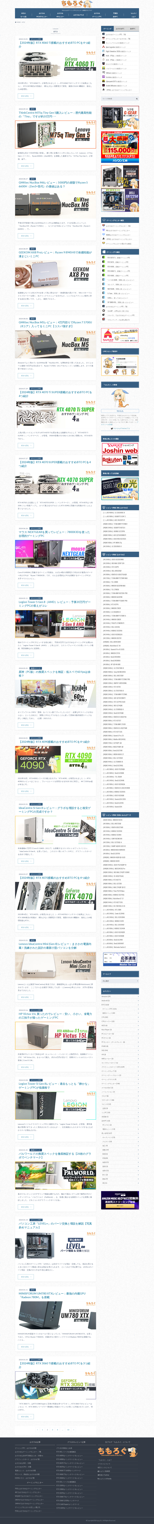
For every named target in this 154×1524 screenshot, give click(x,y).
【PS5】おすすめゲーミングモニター (119, 90)
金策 (105, 1171)
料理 (105, 1154)
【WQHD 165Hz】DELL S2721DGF (112, 758)
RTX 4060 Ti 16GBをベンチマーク (68, 1470)
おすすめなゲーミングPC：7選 (116, 306)
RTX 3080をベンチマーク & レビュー (69, 1489)
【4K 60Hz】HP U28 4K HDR (111, 664)
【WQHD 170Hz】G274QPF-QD (112, 743)
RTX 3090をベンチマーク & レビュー (69, 1485)
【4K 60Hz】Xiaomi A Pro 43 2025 (113, 649)
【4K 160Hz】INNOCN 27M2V (111, 608)
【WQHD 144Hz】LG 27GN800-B (112, 761)
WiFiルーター (107, 1059)
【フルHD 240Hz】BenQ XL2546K (113, 780)
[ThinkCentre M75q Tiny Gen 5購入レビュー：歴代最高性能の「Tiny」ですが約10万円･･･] (55, 147)
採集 (105, 1150)
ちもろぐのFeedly (105, 1479)
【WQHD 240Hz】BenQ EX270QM (112, 713)
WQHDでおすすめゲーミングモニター (29, 1496)
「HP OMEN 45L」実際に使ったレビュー (119, 302)
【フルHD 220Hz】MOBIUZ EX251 (113, 921)
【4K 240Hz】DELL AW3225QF (112, 571)
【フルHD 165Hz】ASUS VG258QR (113, 936)
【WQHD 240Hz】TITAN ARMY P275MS (114, 694)
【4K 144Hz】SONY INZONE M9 (112, 838)
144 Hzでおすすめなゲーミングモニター (29, 1503)
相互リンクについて (105, 1467)
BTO (105, 1005)
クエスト (107, 1141)
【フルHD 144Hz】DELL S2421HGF (113, 925)
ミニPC (106, 1112)
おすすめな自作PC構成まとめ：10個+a (29, 1456)
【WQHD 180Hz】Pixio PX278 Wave (113, 891)
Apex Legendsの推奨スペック (116, 47)
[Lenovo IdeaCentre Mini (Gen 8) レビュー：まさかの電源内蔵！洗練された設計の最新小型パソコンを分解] (55, 978)
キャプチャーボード (110, 1063)
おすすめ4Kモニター (60, 14)
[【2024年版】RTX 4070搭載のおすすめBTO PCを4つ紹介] (55, 908)
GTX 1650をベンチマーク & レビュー (69, 1508)
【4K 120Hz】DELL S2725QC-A (112, 842)
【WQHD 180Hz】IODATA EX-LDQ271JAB (114, 728)
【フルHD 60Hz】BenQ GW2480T (113, 943)
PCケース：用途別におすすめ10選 (27, 1474)
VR (104, 1054)
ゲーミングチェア (109, 1071)
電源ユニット (108, 1129)
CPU (105, 1017)
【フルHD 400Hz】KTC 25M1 (111, 909)
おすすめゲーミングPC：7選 (116, 34)
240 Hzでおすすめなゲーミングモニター (29, 1500)
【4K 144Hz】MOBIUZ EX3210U (112, 630)
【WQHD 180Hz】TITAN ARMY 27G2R (113, 724)
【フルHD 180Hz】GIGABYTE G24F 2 (114, 516)
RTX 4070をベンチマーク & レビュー (69, 1467)
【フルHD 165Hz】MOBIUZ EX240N (113, 928)
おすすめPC (120, 29)
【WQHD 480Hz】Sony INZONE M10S (114, 672)
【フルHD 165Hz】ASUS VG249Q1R (113, 932)
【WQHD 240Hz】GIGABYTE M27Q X (113, 527)
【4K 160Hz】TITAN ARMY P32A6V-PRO (114, 600)
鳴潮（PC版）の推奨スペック (116, 55)
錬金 (105, 1179)
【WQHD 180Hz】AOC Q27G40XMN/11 (114, 535)
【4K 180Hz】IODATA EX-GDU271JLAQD (114, 574)
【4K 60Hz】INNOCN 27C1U (111, 653)
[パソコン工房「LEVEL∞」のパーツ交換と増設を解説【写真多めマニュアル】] (55, 1258)
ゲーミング (107, 29)
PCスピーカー (108, 1034)
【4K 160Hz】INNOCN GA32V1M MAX (113, 585)
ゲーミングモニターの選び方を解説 (118, 243)
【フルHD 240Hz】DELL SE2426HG (113, 917)
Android (106, 1001)
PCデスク (106, 1038)
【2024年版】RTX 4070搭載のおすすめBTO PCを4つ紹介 (54, 877)
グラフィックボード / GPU (113, 1067)
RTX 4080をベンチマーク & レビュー (69, 1459)
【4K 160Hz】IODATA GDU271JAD (112, 827)
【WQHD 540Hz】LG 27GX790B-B (113, 668)
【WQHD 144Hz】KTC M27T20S (112, 902)
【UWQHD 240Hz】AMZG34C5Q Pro (113, 868)
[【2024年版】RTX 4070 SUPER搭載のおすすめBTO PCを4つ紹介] (55, 497)
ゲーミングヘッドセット (111, 1075)
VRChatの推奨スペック (114, 73)
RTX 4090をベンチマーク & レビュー (69, 1456)
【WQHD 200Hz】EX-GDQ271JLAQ (112, 876)
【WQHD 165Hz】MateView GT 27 (113, 898)
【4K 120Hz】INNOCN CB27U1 (111, 638)
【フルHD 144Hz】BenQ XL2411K (112, 803)
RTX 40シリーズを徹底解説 (66, 1452)
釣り (105, 1175)
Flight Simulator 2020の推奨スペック (118, 51)
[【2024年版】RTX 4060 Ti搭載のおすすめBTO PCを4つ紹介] (55, 77)
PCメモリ (107, 1125)
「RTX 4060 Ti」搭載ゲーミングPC (118, 271)
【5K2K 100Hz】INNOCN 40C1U (112, 820)
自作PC (132, 29)
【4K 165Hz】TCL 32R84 (110, 582)
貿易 (105, 1166)
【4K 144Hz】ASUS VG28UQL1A (112, 634)
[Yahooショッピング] (120, 448)
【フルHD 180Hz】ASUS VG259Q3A (113, 784)
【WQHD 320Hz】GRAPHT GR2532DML (114, 683)
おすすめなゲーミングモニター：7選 (28, 1452)
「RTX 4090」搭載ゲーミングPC (117, 266)
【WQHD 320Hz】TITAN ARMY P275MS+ (115, 524)
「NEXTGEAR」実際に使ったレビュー (118, 289)
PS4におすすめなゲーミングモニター (28, 1511)
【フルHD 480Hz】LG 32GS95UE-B (113, 512)
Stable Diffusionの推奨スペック (116, 85)
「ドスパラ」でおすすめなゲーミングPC (120, 315)
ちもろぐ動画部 (104, 1471)
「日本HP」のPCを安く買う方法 (117, 311)
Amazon (106, 996)
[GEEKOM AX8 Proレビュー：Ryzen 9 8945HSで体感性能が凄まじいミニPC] (55, 287)
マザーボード (108, 1100)
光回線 (105, 1117)
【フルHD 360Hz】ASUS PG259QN (113, 769)
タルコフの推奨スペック (114, 64)
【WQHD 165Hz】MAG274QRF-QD (112, 747)
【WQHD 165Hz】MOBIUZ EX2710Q (113, 895)
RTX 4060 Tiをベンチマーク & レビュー (70, 1474)
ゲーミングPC (109, 1009)
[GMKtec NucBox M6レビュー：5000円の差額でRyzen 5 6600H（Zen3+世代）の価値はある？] (55, 217)
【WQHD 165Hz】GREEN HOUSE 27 (113, 754)
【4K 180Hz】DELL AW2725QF (111, 823)
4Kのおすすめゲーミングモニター (118, 230)
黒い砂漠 (107, 1133)
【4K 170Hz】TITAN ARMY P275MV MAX (115, 578)
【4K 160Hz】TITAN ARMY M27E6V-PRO (114, 593)
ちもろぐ (100, 1520)
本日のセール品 (23, 14)
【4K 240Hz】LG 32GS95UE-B (112, 546)
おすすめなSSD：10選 (23, 1463)
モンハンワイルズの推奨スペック (118, 43)
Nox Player (107, 1030)
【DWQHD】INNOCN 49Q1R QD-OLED (113, 857)
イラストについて (104, 1464)
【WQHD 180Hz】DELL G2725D (112, 883)
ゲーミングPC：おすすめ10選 (25, 1448)
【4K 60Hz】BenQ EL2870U (111, 853)
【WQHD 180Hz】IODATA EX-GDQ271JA (114, 717)
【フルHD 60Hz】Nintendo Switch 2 (114, 947)
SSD (105, 1050)
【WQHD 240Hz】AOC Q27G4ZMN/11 (113, 698)
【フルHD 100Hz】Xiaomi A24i (112, 806)
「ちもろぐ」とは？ (105, 1460)
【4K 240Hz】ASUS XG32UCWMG (113, 559)
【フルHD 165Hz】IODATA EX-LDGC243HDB (116, 788)
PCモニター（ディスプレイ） (113, 1042)
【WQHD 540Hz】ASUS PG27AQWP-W (114, 865)
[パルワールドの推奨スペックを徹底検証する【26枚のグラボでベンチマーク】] (55, 1188)
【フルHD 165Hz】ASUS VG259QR (113, 795)
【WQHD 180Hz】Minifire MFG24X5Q (113, 739)
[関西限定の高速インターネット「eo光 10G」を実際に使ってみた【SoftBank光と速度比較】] (120, 489)
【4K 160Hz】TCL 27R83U (110, 589)
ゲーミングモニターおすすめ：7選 (118, 38)
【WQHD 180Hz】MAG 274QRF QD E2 (113, 887)
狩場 (105, 1158)
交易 (105, 1108)
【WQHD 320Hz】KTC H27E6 (111, 687)
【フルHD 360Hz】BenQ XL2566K (113, 773)
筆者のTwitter (104, 1475)
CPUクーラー (108, 1021)
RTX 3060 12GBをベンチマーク (67, 1500)
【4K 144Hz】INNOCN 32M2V (111, 619)
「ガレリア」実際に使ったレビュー (118, 284)
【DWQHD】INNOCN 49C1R (110, 861)
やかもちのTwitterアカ (121, 428)
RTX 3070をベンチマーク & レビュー (69, 1493)
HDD (104, 1025)
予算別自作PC (115, 14)
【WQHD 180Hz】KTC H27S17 (111, 720)
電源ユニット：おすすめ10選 (25, 1470)
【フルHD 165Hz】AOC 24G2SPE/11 (113, 520)
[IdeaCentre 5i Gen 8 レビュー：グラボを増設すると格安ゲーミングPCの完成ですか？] (55, 842)
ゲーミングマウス (109, 1079)
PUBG (105, 1046)
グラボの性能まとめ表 (64, 1448)
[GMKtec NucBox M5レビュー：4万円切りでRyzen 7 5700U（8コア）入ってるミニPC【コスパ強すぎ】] (55, 357)
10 (68, 1430)
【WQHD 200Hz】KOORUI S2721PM (113, 531)
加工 (105, 1146)
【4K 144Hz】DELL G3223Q (111, 627)
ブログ (105, 1096)
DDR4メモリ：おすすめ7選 (24, 1478)
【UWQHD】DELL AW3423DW (111, 642)
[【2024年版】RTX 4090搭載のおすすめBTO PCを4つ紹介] (55, 772)
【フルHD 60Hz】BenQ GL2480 (112, 940)
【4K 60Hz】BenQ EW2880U (111, 660)
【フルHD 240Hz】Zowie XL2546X (113, 913)
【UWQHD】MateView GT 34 (111, 645)
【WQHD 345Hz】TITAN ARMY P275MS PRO (116, 679)
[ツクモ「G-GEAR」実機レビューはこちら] (120, 128)
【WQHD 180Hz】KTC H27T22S (112, 732)
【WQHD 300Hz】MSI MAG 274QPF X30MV (115, 872)
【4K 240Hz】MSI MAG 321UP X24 (113, 563)
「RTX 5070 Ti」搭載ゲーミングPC (118, 257)
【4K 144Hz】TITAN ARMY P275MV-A (114, 616)
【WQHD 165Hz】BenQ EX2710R (112, 750)
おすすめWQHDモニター (41, 14)
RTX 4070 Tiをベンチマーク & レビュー (70, 1463)
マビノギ (106, 1104)
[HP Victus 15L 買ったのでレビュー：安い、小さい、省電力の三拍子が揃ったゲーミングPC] (55, 1048)
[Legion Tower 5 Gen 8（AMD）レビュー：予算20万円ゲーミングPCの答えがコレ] (55, 636)
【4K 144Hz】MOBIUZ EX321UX (112, 831)
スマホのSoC (107, 1088)
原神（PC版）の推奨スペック (116, 60)
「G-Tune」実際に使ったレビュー (118, 293)
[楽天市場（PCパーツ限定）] (120, 460)
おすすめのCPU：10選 (23, 1467)
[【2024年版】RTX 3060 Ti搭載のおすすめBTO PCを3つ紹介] (55, 1398)
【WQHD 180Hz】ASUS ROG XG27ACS (114, 539)
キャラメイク (108, 1137)
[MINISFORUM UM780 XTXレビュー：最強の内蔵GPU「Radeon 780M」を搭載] (55, 1328)
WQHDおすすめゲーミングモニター (118, 235)
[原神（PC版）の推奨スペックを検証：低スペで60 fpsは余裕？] (55, 706)
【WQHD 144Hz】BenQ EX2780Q (112, 765)
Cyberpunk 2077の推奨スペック (116, 81)
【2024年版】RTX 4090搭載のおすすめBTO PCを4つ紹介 (54, 741)
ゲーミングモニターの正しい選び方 (27, 1507)
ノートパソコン (108, 1092)
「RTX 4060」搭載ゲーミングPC (117, 275)
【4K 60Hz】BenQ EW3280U (111, 657)
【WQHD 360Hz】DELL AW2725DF (113, 675)
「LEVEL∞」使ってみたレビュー (117, 298)
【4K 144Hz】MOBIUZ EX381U (111, 835)
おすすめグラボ (79, 15)
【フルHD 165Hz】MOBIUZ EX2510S (113, 792)
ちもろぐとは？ (134, 14)
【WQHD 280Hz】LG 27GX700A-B (113, 690)
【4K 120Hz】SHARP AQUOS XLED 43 (114, 846)
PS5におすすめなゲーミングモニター (28, 1488)
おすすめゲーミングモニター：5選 (118, 226)
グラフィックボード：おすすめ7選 (27, 1459)
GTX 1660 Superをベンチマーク (67, 1504)
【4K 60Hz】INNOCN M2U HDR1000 (113, 850)
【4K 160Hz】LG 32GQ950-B (111, 612)
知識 (105, 1162)
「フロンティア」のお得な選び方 (118, 320)
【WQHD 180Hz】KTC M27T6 (111, 880)
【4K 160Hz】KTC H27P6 (110, 604)
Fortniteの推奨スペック (114, 77)
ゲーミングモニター (111, 1084)
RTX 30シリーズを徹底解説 (66, 1482)
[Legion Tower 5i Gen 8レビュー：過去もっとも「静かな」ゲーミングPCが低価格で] (55, 1118)
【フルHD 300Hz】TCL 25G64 (112, 777)
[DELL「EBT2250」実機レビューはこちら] (120, 211)
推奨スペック (108, 1013)
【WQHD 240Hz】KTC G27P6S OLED (113, 702)
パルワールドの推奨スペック (116, 68)
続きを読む (25, 96)
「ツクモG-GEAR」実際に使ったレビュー (120, 280)
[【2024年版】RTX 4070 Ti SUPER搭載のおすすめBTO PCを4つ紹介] (55, 427)
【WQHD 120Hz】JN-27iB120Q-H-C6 (113, 906)
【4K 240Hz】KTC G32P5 (110, 567)
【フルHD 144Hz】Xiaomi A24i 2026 (114, 799)
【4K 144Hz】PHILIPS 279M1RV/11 (113, 623)
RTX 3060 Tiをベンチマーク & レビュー (70, 1497)
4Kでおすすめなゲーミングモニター (28, 1492)
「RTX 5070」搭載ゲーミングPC (117, 262)
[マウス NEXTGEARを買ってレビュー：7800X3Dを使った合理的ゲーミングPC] (55, 567)
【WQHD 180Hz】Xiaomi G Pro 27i (113, 735)
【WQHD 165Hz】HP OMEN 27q (112, 542)
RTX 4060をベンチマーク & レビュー (69, 1478)
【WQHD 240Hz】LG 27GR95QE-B (113, 709)
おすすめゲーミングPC (97, 14)
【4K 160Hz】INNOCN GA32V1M (112, 597)
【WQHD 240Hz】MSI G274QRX (112, 705)
